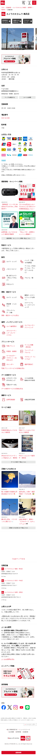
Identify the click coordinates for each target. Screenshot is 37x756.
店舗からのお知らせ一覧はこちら (18, 528)
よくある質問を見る (7, 659)
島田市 (3, 9)
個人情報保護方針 (12, 729)
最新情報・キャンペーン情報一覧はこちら (18, 238)
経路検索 (18, 752)
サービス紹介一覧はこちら (18, 462)
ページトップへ (30, 724)
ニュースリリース (24, 729)
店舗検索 (23, 1)
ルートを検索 (27, 97)
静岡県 (30, 7)
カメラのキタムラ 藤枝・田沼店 (14, 569)
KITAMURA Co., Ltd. (15, 744)
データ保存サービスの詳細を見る (12, 388)
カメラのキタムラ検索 (19, 7)
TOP (2, 7)
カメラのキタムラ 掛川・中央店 (14, 580)
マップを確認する (10, 97)
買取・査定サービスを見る (10, 315)
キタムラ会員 (29, 1)
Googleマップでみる (18, 559)
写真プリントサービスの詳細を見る (12, 368)
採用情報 (18, 732)
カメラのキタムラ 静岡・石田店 (14, 592)
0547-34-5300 (5, 118)
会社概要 (11, 732)
